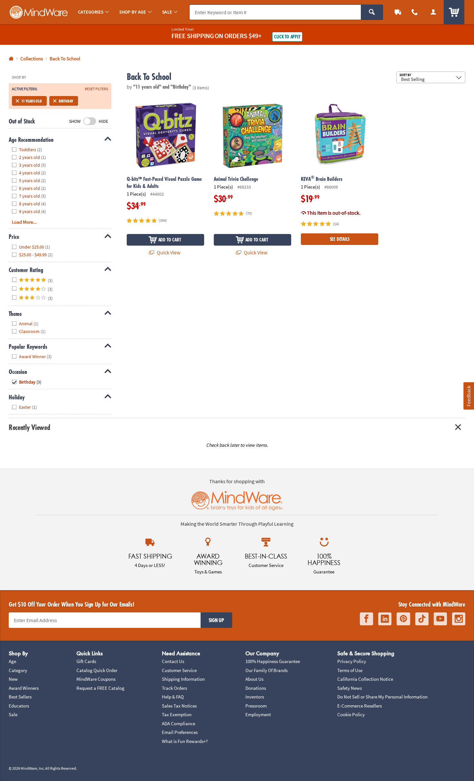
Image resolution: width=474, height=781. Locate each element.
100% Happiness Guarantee (272, 661)
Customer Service (179, 670)
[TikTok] (422, 619)
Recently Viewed (29, 427)
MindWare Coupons (95, 679)
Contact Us (173, 661)
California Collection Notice (365, 679)
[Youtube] (440, 619)
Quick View (168, 252)
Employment (258, 714)
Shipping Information (183, 679)
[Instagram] (458, 619)
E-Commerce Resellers (359, 706)
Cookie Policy (351, 714)
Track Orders (174, 688)
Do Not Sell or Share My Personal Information (382, 697)
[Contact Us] (414, 12)
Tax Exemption (177, 714)
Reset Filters (96, 89)
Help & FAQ (173, 697)
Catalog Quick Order (96, 670)
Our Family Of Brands (266, 670)
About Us (254, 679)
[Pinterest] (403, 619)
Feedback (468, 395)
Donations (255, 688)
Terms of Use (349, 670)
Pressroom (256, 706)
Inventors (254, 697)
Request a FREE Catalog (100, 688)
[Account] (433, 12)
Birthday (66, 101)
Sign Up (216, 620)
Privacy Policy (351, 661)
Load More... (24, 222)
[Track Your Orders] (398, 12)
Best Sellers (20, 697)
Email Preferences (180, 732)
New (13, 679)
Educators (19, 706)
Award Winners (24, 688)
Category (18, 670)
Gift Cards (86, 661)
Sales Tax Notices (179, 706)
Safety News (349, 688)
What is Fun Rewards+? (185, 741)
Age (12, 661)
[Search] (372, 12)
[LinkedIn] (384, 619)
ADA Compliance (178, 723)
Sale (13, 714)
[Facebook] (366, 619)
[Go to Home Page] (11, 59)
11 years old (31, 101)
